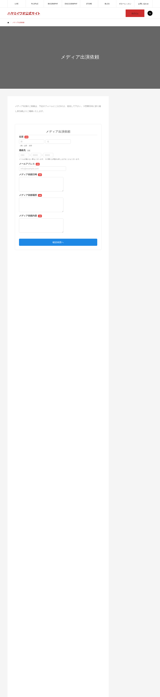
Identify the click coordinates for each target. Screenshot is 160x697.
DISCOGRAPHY (71, 4)
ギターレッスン (125, 4)
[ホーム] (8, 22)
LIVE (16, 4)
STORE (89, 4)
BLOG (107, 4)
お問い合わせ (143, 4)
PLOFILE (34, 4)
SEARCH (150, 13)
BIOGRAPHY (53, 4)
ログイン (135, 13)
